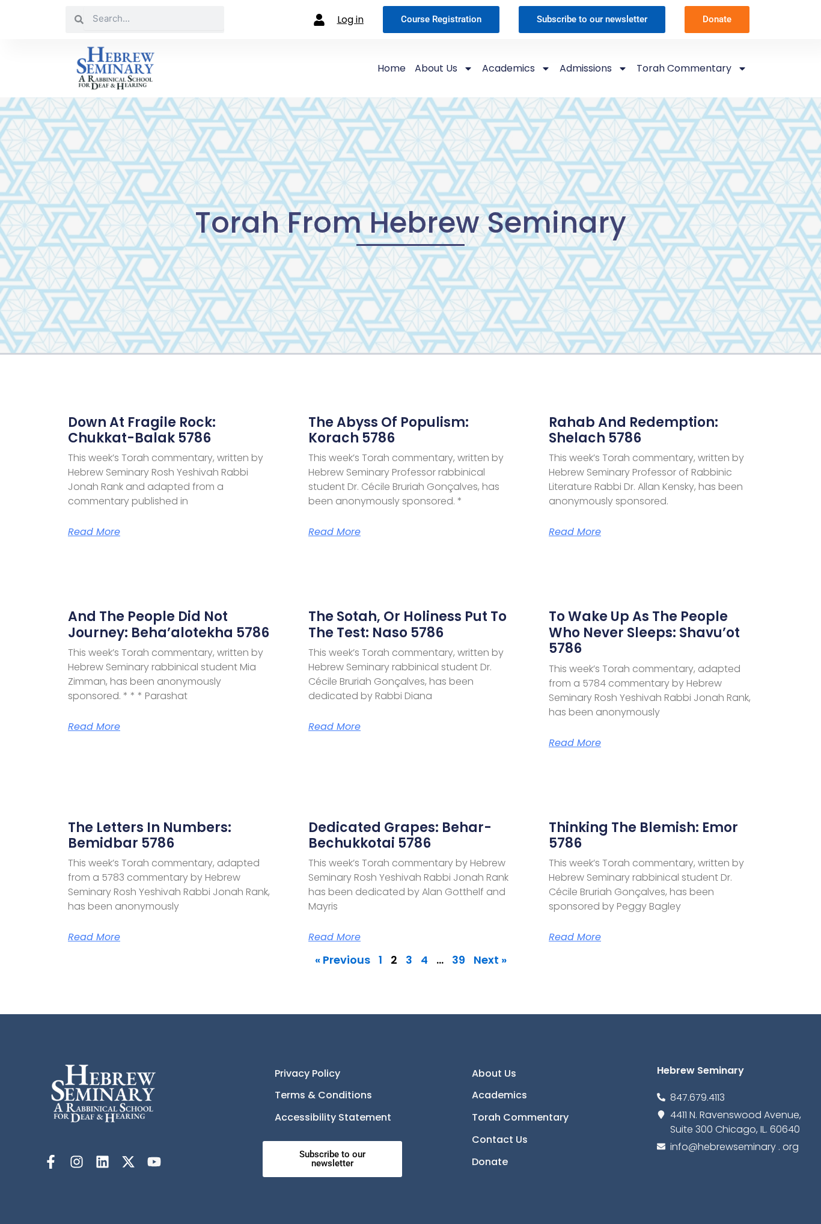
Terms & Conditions (323, 1095)
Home (391, 68)
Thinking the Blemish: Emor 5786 (643, 835)
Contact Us (500, 1139)
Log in (350, 19)
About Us (436, 68)
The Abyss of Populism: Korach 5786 (388, 430)
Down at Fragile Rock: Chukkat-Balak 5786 (142, 430)
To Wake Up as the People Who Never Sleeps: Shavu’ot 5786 (644, 632)
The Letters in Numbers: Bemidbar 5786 (149, 835)
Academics (508, 68)
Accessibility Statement (333, 1117)
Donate (490, 1162)
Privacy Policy (307, 1073)
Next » (490, 959)
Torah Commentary (683, 68)
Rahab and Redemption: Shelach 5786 (633, 430)
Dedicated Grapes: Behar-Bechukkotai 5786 (400, 835)
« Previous (342, 959)
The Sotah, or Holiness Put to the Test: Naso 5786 (407, 624)
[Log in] (319, 20)
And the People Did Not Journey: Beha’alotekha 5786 (168, 624)
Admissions (586, 68)
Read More (94, 532)
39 (458, 959)
